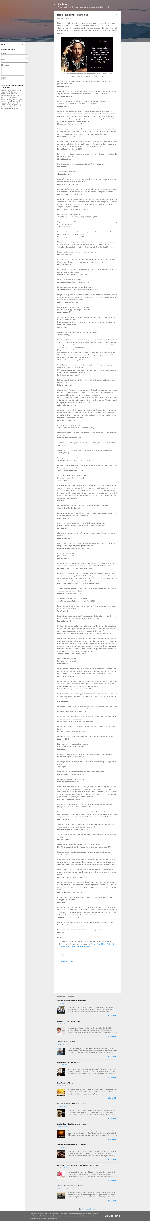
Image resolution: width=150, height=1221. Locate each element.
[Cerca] (120, 4)
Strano (92, 944)
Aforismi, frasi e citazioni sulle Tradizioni (72, 1145)
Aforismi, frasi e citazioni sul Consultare (71, 1001)
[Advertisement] (87, 976)
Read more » (112, 1016)
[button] (116, 15)
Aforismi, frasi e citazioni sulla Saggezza (72, 1103)
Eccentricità (88, 946)
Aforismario (63, 4)
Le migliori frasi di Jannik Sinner (69, 1021)
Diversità (64, 946)
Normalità (71, 946)
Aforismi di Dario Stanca (66, 1042)
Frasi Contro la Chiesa (65, 1083)
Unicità (114, 944)
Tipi (63, 955)
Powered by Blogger (88, 1209)
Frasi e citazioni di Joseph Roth (68, 1062)
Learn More (108, 1216)
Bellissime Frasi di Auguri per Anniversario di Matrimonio (77, 1165)
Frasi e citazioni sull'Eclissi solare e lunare (72, 1124)
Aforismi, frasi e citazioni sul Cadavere (71, 1186)
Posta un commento (66, 961)
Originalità (79, 946)
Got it (117, 1216)
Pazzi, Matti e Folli (103, 944)
